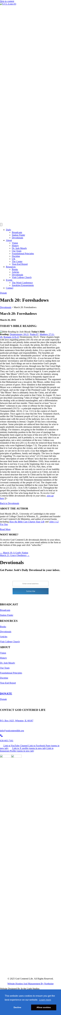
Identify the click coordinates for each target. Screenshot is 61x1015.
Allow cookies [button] (44, 1007)
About (9, 240)
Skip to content (7, 1)
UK (13, 259)
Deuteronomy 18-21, (19, 334)
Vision (15, 243)
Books (15, 269)
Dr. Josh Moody (19, 248)
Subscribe (30, 591)
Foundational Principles (23, 253)
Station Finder (18, 235)
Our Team (16, 251)
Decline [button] (17, 1007)
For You (4, 524)
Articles (15, 272)
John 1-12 (54, 521)
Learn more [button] (45, 1000)
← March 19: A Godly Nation (14, 552)
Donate (3, 699)
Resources (11, 267)
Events (9, 280)
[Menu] (1, 224)
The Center (17, 261)
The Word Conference (22, 282)
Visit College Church (22, 277)
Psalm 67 (34, 334)
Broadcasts (17, 232)
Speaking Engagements (23, 285)
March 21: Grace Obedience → (14, 555)
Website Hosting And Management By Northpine (30, 983)
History (15, 245)
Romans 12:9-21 (11, 337)
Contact (9, 288)
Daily (8, 229)
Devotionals (17, 237)
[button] (9, 503)
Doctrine (16, 256)
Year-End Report (20, 264)
